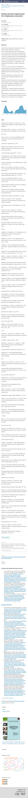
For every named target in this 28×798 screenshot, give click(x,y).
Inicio (2, 4)
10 (11, 698)
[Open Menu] (1, 1)
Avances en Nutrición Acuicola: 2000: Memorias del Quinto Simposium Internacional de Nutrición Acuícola (15, 672)
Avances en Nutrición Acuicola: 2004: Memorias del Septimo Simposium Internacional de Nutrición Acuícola (14, 599)
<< (1, 698)
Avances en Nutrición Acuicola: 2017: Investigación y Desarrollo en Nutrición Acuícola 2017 (15, 618)
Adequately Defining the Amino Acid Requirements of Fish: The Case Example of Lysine (14, 663)
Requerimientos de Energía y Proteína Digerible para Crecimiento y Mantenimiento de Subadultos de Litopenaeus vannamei (14, 588)
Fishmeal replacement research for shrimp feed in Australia (14, 670)
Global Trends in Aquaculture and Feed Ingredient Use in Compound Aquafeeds (15, 622)
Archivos (7, 4)
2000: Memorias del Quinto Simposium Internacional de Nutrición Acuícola (13, 6)
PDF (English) (6, 537)
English (3, 709)
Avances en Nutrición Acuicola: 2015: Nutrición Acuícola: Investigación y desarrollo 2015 (15, 683)
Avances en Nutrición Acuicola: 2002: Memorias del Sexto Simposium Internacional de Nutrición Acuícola (15, 612)
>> (13, 698)
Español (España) (6, 711)
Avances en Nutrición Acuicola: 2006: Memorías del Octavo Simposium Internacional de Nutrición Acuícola (15, 580)
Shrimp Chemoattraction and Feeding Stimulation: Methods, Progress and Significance (14, 597)
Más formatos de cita (6, 550)
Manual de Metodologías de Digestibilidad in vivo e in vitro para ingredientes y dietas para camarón (13, 742)
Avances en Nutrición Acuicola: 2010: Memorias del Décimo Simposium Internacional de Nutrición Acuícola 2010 (15, 648)
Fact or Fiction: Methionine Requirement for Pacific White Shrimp (15, 616)
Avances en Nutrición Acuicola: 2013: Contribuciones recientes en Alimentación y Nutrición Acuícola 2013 (15, 625)
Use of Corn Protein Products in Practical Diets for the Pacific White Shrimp (15, 655)
